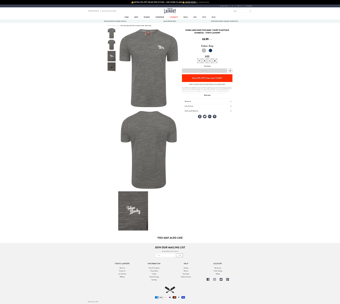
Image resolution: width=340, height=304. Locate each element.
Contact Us (122, 271)
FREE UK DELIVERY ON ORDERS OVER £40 (115, 21)
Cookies (154, 274)
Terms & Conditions (154, 268)
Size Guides (186, 274)
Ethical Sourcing (154, 277)
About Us (122, 268)
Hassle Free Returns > (170, 21)
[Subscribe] (179, 255)
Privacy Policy (154, 271)
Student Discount (186, 277)
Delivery (186, 268)
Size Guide (207, 66)
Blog (214, 17)
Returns (186, 271)
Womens (147, 17)
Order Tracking (218, 271)
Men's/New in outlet (115, 25)
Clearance (174, 17)
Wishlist (218, 274)
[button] (230, 70)
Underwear (159, 17)
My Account (217, 268)
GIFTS (204, 17)
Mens (136, 17)
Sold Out (204, 71)
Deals (185, 17)
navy (210, 50)
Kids (195, 17)
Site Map (154, 280)
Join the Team (122, 274)
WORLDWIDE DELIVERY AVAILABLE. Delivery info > (225, 21)
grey (204, 50)
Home (126, 17)
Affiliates (122, 277)
